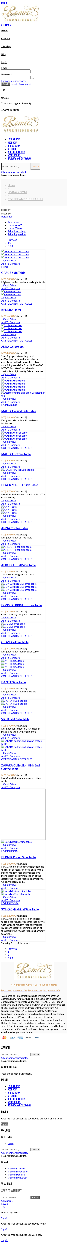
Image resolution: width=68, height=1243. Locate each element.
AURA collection (12, 347)
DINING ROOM (14, 145)
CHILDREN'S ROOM (16, 152)
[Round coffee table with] (15, 893)
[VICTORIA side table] (14, 700)
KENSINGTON (11, 310)
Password (6, 74)
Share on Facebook (18, 1171)
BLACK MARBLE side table (19, 485)
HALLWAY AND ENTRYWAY (19, 158)
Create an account (21, 83)
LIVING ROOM (10, 404)
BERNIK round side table (18, 857)
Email (4, 67)
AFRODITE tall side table (18, 565)
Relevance (6, 216)
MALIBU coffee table (16, 454)
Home (4, 266)
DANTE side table (13, 682)
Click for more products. (14, 171)
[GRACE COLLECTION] (15, 251)
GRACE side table (13, 272)
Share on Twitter (16, 1168)
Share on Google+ (17, 1174)
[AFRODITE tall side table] (16, 546)
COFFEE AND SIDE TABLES (16, 303)
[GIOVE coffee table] (13, 623)
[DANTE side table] (12, 660)
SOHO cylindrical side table (20, 909)
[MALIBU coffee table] (14, 432)
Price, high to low (17, 234)
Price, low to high (17, 231)
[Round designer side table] (16, 841)
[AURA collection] (11, 325)
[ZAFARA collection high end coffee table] (23, 743)
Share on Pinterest (17, 1177)
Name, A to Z (15, 225)
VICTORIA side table (15, 719)
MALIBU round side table (18, 411)
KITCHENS (12, 149)
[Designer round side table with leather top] (23, 395)
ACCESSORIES (14, 155)
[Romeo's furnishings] (20, 21)
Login (11, 1143)
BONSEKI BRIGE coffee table (21, 605)
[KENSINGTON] (11, 291)
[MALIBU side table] (13, 380)
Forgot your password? (13, 80)
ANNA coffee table (14, 528)
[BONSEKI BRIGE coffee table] (19, 583)
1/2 (9, 242)
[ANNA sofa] (9, 506)
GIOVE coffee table (14, 642)
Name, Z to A (15, 228)
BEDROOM (12, 142)
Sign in (6, 84)
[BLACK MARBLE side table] (17, 469)
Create (35, 1197)
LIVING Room (14, 139)
